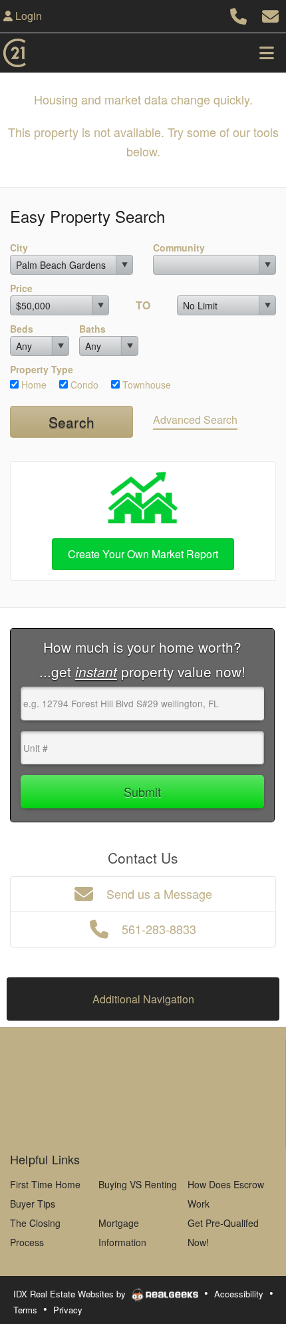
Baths (92, 328)
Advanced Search (195, 419)
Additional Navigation (143, 999)
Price (21, 288)
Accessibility (238, 1293)
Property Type (41, 369)
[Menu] (267, 53)
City (19, 247)
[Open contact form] (270, 14)
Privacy (67, 1309)
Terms (25, 1309)
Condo (83, 384)
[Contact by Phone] (238, 14)
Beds (21, 328)
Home (33, 384)
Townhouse (145, 384)
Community (179, 247)
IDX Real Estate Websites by (70, 1293)
